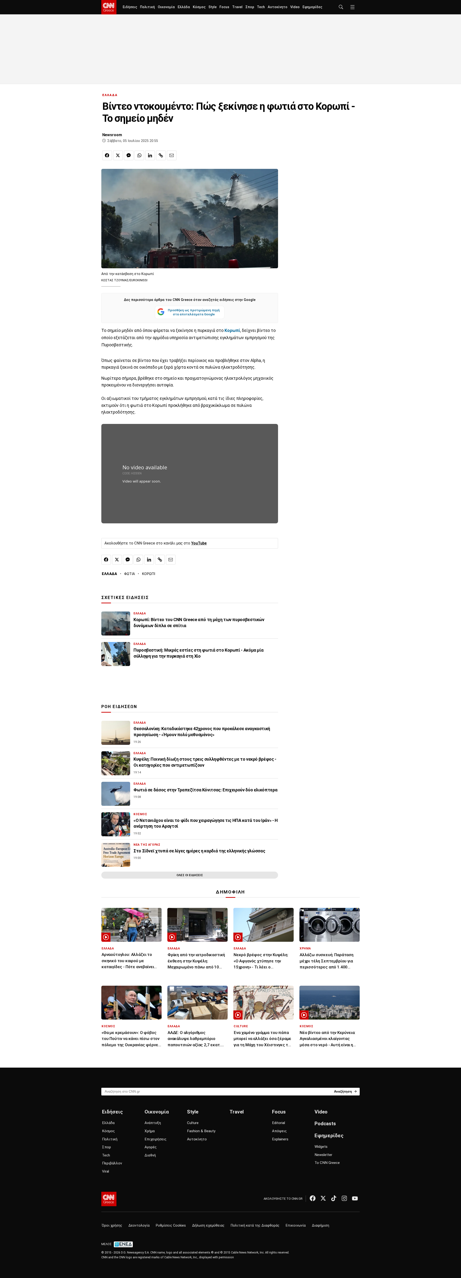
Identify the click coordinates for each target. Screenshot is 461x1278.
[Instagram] (344, 1198)
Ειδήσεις (130, 7)
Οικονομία (166, 7)
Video (295, 7)
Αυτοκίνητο (277, 7)
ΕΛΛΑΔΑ (110, 95)
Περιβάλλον (112, 1163)
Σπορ (249, 7)
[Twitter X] (323, 1198)
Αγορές (151, 1147)
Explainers (280, 1139)
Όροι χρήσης (112, 1225)
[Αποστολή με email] (171, 155)
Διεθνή (150, 1155)
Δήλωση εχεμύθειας (208, 1225)
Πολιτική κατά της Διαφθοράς (255, 1225)
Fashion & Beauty (201, 1131)
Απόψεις (279, 1131)
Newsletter (323, 1155)
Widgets (321, 1146)
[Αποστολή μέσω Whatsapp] (139, 155)
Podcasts (325, 1123)
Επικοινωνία (296, 1225)
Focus (224, 7)
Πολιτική (147, 7)
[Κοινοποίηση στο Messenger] (128, 155)
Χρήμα (150, 1131)
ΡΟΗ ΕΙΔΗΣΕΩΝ (119, 706)
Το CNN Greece (327, 1163)
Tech (261, 7)
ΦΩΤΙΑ (129, 574)
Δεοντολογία (139, 1225)
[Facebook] (312, 1198)
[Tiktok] (334, 1198)
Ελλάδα (184, 7)
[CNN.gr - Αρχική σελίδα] (108, 1199)
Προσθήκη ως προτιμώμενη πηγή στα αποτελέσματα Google (194, 312)
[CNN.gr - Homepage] (108, 7)
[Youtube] (355, 1198)
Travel (237, 7)
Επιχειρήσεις (155, 1139)
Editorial (278, 1123)
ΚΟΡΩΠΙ (148, 574)
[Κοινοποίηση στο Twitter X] (118, 155)
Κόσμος (199, 7)
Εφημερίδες (312, 7)
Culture (193, 1123)
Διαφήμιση (320, 1225)
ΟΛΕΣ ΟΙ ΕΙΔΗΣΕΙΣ (189, 875)
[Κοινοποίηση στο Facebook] (107, 155)
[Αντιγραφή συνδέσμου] (161, 155)
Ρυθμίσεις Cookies (171, 1225)
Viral (105, 1171)
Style (212, 7)
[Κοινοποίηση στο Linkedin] (150, 155)
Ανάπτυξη (153, 1123)
